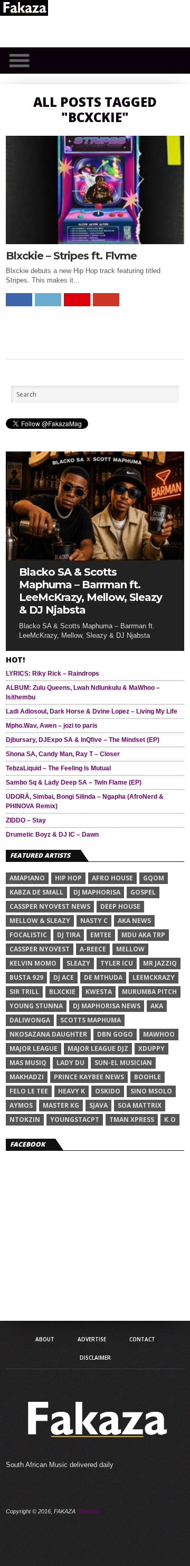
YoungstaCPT (74, 1119)
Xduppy (151, 1048)
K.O (170, 1119)
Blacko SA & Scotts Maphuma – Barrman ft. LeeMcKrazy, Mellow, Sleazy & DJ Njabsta (90, 591)
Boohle (147, 1076)
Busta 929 (26, 977)
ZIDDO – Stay (26, 820)
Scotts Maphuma (90, 1020)
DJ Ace (63, 977)
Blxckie (62, 991)
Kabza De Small (36, 892)
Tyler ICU (116, 963)
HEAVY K (71, 1091)
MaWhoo (159, 1034)
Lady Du (70, 1062)
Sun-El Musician (123, 1062)
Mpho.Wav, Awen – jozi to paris (52, 725)
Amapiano (27, 878)
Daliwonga (30, 1020)
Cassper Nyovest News (50, 906)
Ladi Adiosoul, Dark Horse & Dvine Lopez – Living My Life (91, 711)
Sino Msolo (151, 1091)
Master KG (61, 1105)
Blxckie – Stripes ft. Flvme (71, 255)
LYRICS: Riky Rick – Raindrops (52, 673)
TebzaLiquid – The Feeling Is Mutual (58, 768)
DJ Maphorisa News (106, 1005)
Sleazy (78, 963)
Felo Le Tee (29, 1091)
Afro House (112, 878)
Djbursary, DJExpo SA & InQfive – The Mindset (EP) (82, 740)
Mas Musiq (28, 1062)
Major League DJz (98, 1048)
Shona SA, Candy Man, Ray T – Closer (63, 754)
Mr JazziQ (160, 963)
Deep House (120, 906)
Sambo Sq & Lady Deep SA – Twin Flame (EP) (73, 782)
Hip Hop (68, 878)
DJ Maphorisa (96, 892)
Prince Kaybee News (89, 1076)
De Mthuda (103, 977)
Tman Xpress (131, 1119)
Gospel (143, 892)
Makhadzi (27, 1076)
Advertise (92, 1339)
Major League (34, 1048)
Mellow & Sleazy (40, 920)
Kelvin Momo (33, 963)
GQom (153, 878)
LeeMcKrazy (153, 977)
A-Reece (93, 949)
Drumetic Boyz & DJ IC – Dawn (52, 834)
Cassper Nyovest (40, 949)
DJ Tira (68, 934)
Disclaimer (95, 1357)
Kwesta (99, 991)
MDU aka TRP (143, 934)
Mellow (130, 949)
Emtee (100, 934)
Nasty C (94, 920)
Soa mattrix (140, 1105)
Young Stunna (36, 1005)
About (44, 1339)
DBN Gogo (115, 1034)
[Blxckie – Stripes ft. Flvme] (95, 241)
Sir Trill (24, 991)
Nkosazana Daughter (48, 1034)
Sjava (98, 1105)
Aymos (21, 1105)
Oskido (107, 1091)
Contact (142, 1339)
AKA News (134, 920)
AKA (156, 1005)
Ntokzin (25, 1119)
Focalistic (28, 934)
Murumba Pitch (149, 991)
